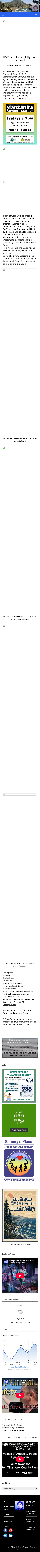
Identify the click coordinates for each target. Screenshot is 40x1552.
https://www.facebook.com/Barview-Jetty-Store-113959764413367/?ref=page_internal (19, 1002)
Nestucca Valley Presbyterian (13, 1428)
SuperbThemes (21, 1549)
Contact (7, 1514)
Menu (36, 14)
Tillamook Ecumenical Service (13, 1430)
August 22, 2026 (30, 1514)
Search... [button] (7, 1526)
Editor (30, 65)
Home (6, 1502)
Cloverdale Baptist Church (12, 1425)
